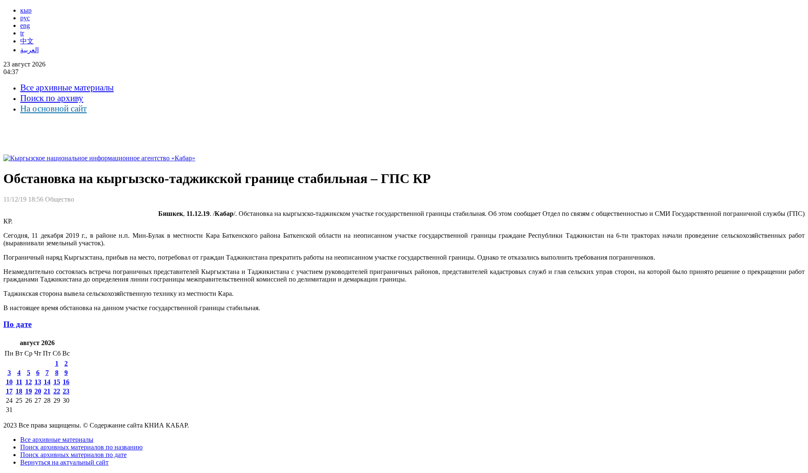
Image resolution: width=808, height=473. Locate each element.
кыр (26, 10)
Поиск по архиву (51, 98)
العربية (29, 49)
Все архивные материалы (67, 87)
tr (22, 33)
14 (47, 381)
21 (47, 391)
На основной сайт (53, 109)
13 (38, 381)
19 (28, 391)
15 (56, 381)
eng (25, 25)
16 (66, 381)
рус (25, 17)
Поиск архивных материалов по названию (81, 447)
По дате (17, 324)
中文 (27, 41)
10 (9, 381)
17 (9, 391)
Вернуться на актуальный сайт (64, 462)
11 (19, 381)
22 (56, 391)
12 (28, 381)
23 (66, 391)
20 (38, 391)
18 (19, 391)
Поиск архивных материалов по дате (73, 454)
